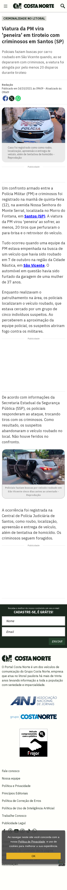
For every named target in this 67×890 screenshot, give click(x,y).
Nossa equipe (11, 778)
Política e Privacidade (16, 786)
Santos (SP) (34, 216)
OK (33, 856)
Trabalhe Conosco (14, 816)
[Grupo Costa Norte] (33, 716)
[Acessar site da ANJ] (33, 700)
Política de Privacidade (31, 841)
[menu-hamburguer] (5, 6)
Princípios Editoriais (15, 793)
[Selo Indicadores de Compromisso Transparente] (33, 742)
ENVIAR (57, 641)
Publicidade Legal (14, 823)
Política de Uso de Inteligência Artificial (28, 808)
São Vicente (34, 265)
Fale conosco (11, 771)
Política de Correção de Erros (21, 801)
